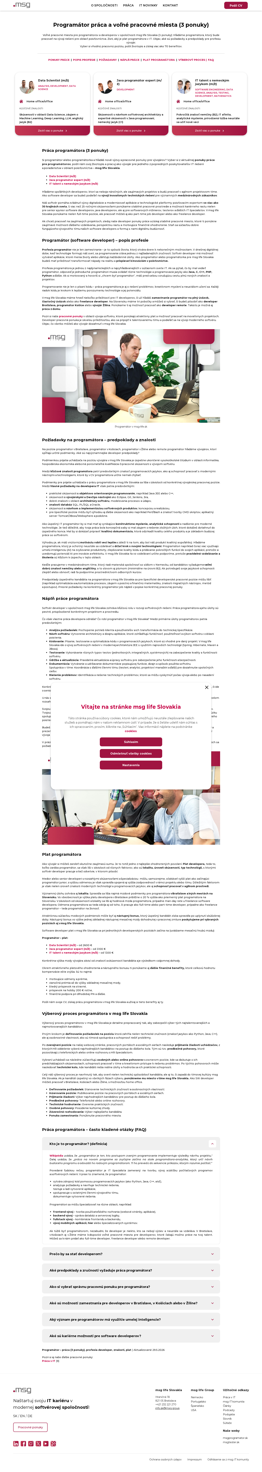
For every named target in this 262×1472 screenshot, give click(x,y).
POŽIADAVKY (108, 59)
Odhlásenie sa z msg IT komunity (228, 1459)
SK (15, 1416)
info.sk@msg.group (167, 1408)
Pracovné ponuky (30, 1427)
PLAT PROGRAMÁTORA (159, 59)
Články (227, 1405)
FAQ (211, 59)
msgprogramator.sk (235, 1438)
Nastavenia (131, 765)
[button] (131, 1143)
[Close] (206, 687)
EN (22, 1416)
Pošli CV (236, 5)
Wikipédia (56, 1155)
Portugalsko (198, 1401)
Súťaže (227, 1423)
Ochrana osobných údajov (165, 1459)
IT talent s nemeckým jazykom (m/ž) (73, 183)
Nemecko (197, 1397)
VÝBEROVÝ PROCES (191, 59)
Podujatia (229, 1414)
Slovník (227, 1418)
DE (30, 1416)
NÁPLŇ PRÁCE (129, 59)
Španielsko (197, 1405)
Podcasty (229, 1410)
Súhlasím (131, 742)
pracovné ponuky (71, 316)
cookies (131, 731)
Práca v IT (229, 1397)
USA (193, 1410)
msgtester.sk (231, 1442)
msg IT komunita (233, 1401)
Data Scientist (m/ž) (62, 176)
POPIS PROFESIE (84, 59)
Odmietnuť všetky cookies (131, 753)
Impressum (194, 1459)
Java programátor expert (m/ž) (69, 180)
